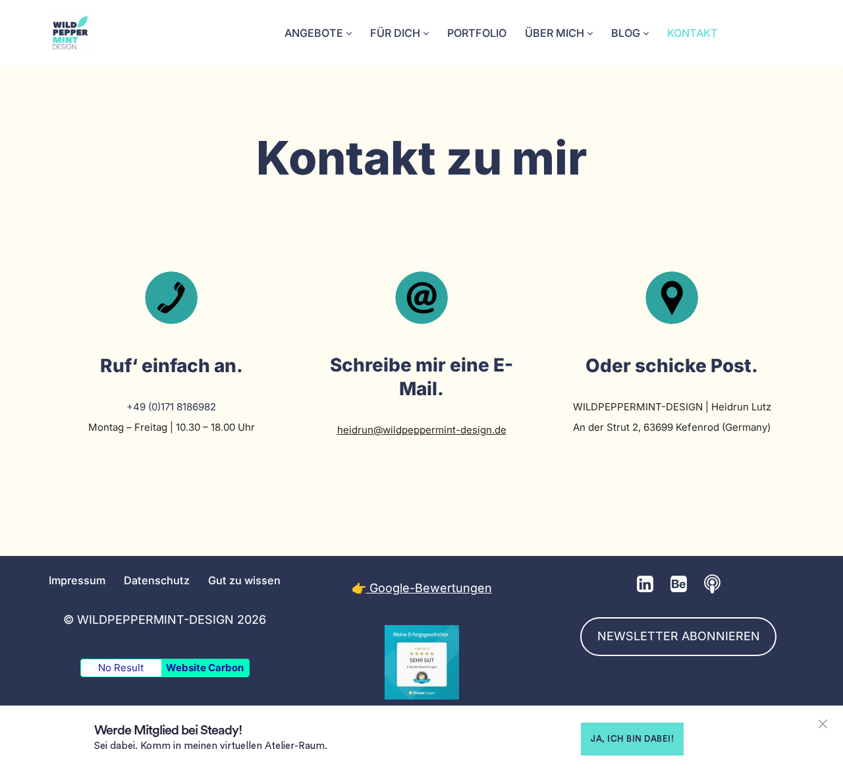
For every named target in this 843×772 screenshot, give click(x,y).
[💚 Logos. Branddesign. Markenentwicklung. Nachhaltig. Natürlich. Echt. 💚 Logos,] (72, 33)
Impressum (77, 580)
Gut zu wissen (244, 580)
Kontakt (692, 33)
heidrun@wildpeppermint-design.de (421, 430)
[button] (349, 33)
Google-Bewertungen (429, 588)
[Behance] (679, 584)
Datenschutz (157, 580)
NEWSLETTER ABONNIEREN (678, 636)
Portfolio (476, 33)
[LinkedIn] (645, 584)
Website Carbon (205, 667)
